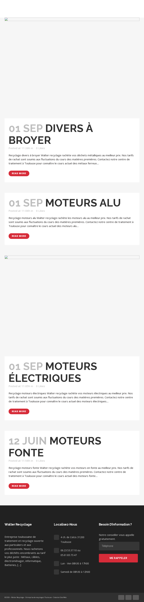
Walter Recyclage (17, 597)
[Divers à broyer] (72, 68)
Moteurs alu (83, 203)
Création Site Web (59, 597)
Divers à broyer (51, 134)
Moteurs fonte (55, 447)
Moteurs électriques (53, 372)
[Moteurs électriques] (72, 305)
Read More (19, 173)
